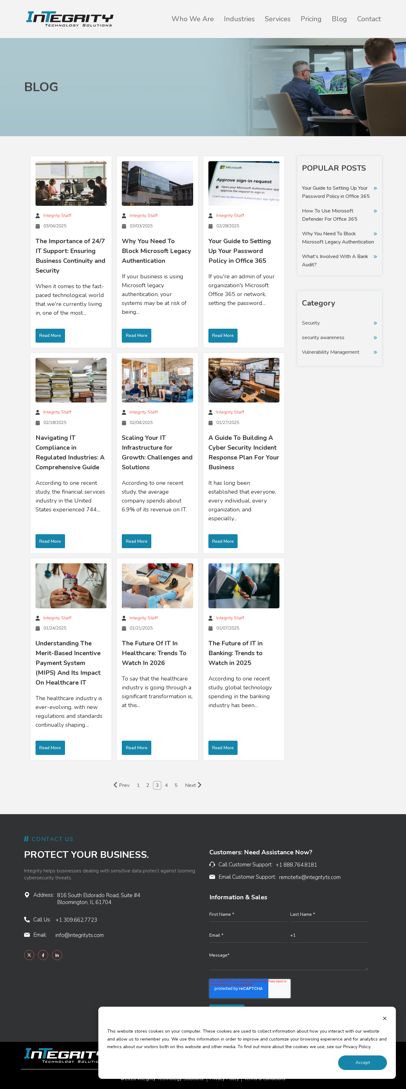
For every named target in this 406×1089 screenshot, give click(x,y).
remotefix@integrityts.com (310, 877)
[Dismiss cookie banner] (385, 1019)
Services (278, 19)
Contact (369, 19)
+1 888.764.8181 (296, 865)
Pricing (311, 19)
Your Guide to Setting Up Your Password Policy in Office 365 (239, 251)
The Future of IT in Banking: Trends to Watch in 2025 (235, 653)
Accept (363, 1063)
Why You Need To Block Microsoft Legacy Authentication (156, 251)
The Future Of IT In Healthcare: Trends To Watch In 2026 (154, 653)
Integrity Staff (57, 215)
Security (311, 323)
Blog (339, 19)
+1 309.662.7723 (76, 920)
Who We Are (193, 19)
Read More (50, 335)
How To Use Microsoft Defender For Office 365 (329, 215)
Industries (239, 19)
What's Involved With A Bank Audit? (335, 260)
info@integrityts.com (80, 935)
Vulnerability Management (330, 352)
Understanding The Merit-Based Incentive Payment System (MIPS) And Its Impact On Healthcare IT (68, 663)
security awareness (323, 337)
